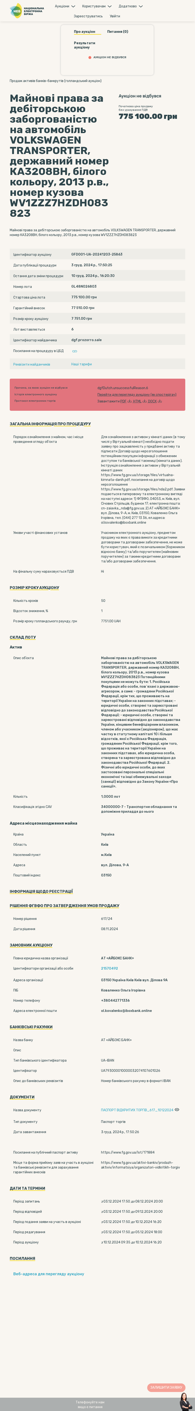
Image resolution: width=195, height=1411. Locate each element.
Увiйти (115, 16)
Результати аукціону (84, 45)
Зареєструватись (88, 16)
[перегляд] (176, 1110)
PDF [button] (123, 401)
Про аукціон (84, 32)
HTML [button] (137, 401)
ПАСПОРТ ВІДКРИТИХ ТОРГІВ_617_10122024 (137, 1110)
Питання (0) (117, 32)
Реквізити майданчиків (31, 364)
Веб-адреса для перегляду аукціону (48, 1274)
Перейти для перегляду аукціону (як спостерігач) (137, 395)
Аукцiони (62, 6)
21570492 (109, 968)
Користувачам (94, 6)
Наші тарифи (81, 364)
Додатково (128, 6)
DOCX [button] (152, 401)
